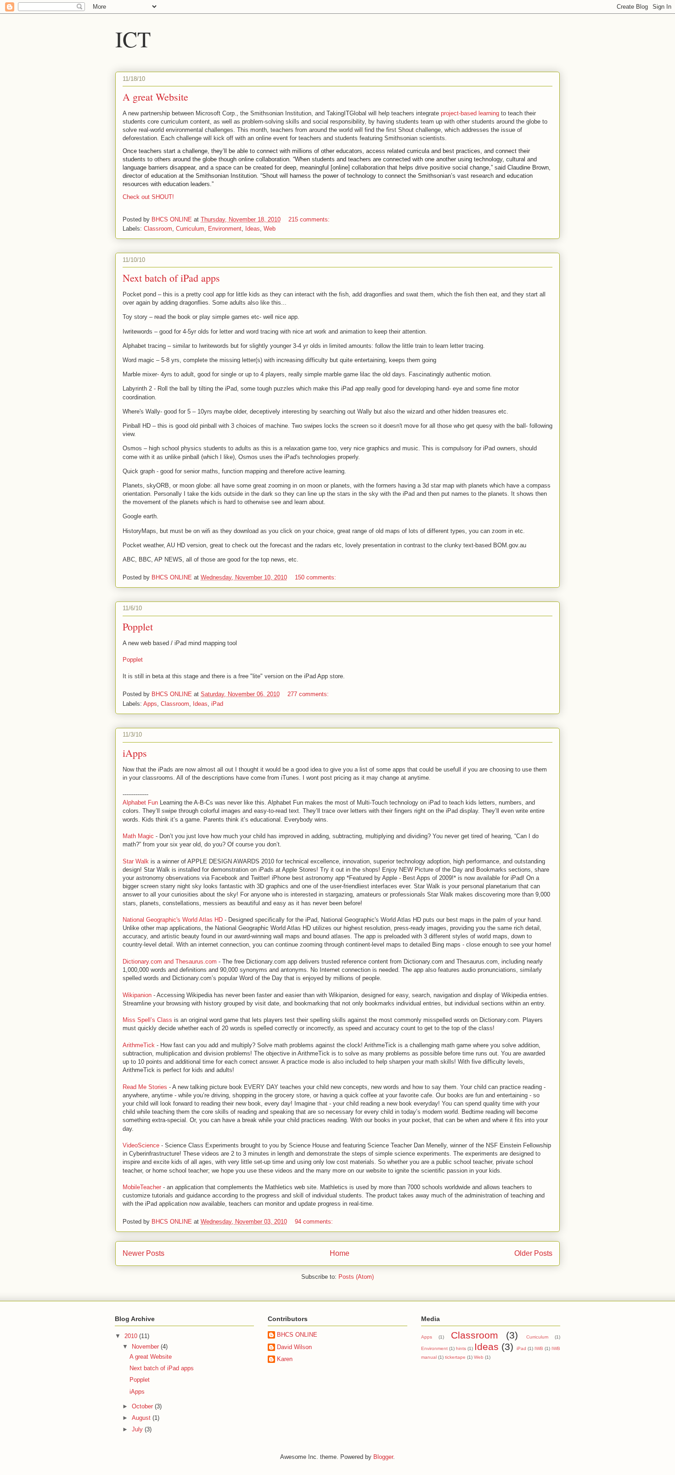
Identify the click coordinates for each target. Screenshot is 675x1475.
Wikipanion (137, 995)
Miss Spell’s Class (147, 1019)
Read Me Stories (145, 1087)
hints (461, 1348)
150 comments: (316, 577)
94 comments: (315, 1221)
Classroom (158, 228)
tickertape (455, 1357)
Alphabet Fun (140, 802)
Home (339, 1253)
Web (270, 228)
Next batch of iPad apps (171, 277)
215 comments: (310, 219)
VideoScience (141, 1145)
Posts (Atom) (356, 1276)
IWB (538, 1348)
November (146, 1346)
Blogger (383, 1456)
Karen (284, 1359)
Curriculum (190, 228)
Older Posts (533, 1253)
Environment (225, 228)
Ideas (252, 228)
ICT (133, 38)
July (138, 1429)
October (143, 1406)
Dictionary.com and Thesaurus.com (170, 961)
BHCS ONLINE (297, 1334)
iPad (217, 703)
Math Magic (138, 836)
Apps (150, 703)
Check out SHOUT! (148, 196)
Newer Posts (143, 1253)
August (142, 1417)
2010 (131, 1336)
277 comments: (309, 694)
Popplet (138, 626)
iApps (135, 753)
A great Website (155, 96)
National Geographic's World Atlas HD (173, 919)
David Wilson (294, 1347)
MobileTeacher (142, 1187)
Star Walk (136, 861)
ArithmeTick (139, 1045)
